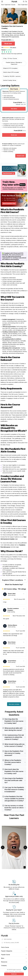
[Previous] (2, 847)
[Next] (25, 847)
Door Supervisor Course (8, 4)
